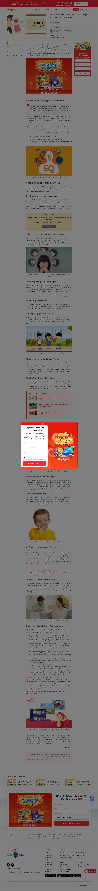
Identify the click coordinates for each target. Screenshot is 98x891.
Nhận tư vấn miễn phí (34, 463)
